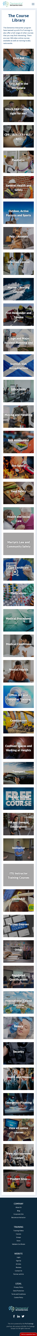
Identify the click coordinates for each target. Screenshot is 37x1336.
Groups (18, 1237)
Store (18, 1241)
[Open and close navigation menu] (33, 4)
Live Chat (28, 1334)
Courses (18, 1234)
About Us (18, 1207)
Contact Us (18, 1271)
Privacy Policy (18, 1287)
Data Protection (18, 1291)
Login (18, 1257)
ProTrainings (29, 1323)
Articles (18, 1264)
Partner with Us (18, 1274)
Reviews (18, 1267)
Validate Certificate (18, 1244)
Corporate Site (19, 1214)
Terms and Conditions (18, 1294)
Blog (18, 1211)
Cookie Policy (18, 1297)
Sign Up (18, 1261)
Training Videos (18, 1230)
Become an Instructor (18, 1217)
